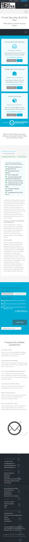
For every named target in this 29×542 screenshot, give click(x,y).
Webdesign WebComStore (11, 481)
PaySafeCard (7, 521)
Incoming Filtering (7, 294)
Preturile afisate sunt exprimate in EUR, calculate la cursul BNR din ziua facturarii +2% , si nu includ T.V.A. (14, 528)
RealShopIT (7, 475)
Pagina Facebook (9, 473)
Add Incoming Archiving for (14, 304)
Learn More (11, 60)
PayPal (6, 517)
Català (10, 0)
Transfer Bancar (8, 513)
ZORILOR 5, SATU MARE (11, 496)
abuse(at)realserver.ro (10, 465)
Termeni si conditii (9, 502)
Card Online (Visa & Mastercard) (13, 515)
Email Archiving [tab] (22, 156)
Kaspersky (7, 477)
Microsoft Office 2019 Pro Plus (12, 479)
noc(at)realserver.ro (9, 463)
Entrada (16, 0)
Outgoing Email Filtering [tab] (8, 156)
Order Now (20, 322)
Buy (20, 60)
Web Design (7, 483)
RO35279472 (7, 492)
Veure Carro (24, 0)
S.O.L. (5, 507)
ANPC (5, 505)
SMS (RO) (7, 519)
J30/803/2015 (8, 494)
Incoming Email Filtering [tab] (8, 153)
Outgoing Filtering (20, 294)
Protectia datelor (9, 503)
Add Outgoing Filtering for (14, 301)
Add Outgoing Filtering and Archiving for (14, 307)
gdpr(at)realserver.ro (9, 467)
